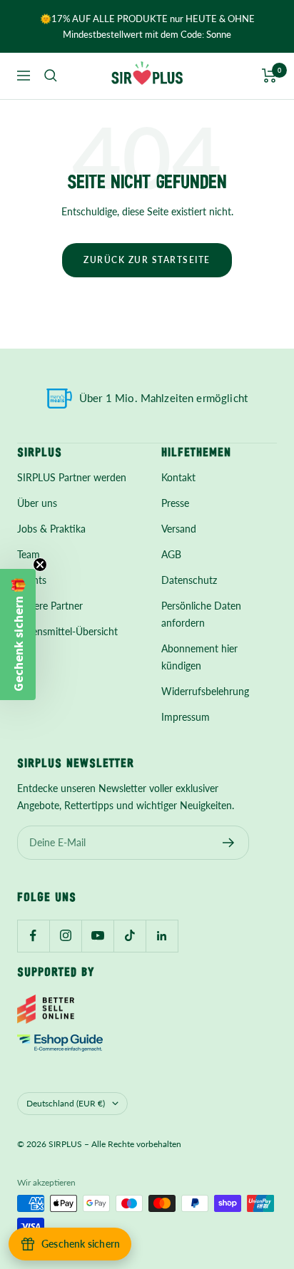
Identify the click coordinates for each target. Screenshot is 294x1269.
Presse (175, 503)
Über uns (37, 503)
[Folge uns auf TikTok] (129, 936)
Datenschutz (189, 580)
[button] (18, 634)
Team (28, 554)
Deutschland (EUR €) (65, 1103)
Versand (178, 529)
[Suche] (50, 75)
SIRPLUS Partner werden (71, 477)
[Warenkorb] (269, 75)
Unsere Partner (50, 606)
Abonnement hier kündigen (199, 657)
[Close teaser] (40, 565)
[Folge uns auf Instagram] (65, 936)
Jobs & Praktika (51, 529)
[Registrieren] (229, 843)
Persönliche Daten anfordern (201, 614)
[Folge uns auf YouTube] (97, 936)
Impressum (185, 717)
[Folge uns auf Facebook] (33, 936)
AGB (171, 554)
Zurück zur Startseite (147, 260)
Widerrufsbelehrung (205, 691)
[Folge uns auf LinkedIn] (162, 936)
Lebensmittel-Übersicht (67, 631)
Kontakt (178, 477)
